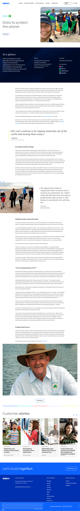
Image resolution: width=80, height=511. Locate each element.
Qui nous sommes (39, 3)
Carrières (47, 3)
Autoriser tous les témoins (67, 506)
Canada (48, 485)
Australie (49, 483)
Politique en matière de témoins (55, 506)
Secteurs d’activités (29, 3)
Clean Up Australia (48, 116)
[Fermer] (78, 506)
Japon (48, 494)
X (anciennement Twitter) (71, 483)
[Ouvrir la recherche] (73, 3)
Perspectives (55, 3)
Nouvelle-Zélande (50, 496)
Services (21, 3)
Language (76, 3)
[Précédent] (1, 182)
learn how (44, 341)
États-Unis (49, 489)
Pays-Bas (49, 498)
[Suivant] (3, 182)
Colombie (49, 487)
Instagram (68, 485)
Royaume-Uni (50, 500)
